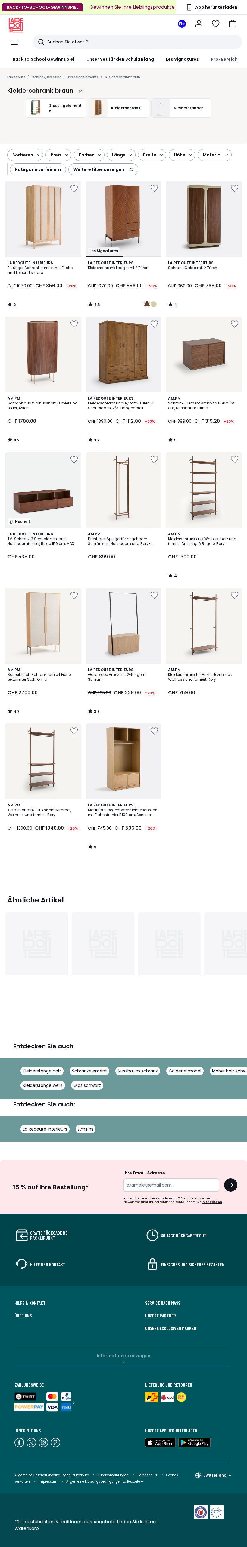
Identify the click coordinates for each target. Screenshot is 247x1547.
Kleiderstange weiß (43, 1085)
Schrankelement (89, 1071)
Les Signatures (182, 59)
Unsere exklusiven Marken (170, 1328)
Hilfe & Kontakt (29, 1303)
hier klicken (212, 1202)
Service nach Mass (162, 1303)
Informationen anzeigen (123, 1356)
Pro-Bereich (224, 59)
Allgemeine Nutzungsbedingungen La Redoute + (104, 1481)
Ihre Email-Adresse (144, 1173)
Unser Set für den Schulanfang (120, 59)
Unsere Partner (160, 1315)
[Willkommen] (199, 24)
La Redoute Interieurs (45, 1129)
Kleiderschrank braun (122, 77)
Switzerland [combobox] (215, 1475)
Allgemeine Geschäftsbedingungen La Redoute (51, 1475)
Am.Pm (85, 1129)
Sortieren (22, 155)
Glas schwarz (87, 1085)
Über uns (23, 1315)
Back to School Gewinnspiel (43, 59)
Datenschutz (147, 1475)
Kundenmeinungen (113, 1475)
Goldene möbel (185, 1071)
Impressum (48, 1481)
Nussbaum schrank (138, 1071)
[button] (232, 24)
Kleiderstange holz (42, 1071)
